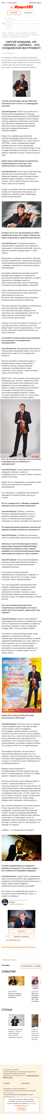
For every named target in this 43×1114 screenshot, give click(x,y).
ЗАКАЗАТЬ (14, 13)
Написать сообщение (16, 904)
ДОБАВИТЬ (29, 13)
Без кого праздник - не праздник (26, 33)
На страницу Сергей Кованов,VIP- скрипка (19, 947)
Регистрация (12, 2)
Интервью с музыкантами (10, 35)
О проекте (6, 1083)
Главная (4, 33)
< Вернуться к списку (9, 959)
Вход (3, 2)
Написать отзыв (31, 966)
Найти (3, 23)
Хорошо (21, 1109)
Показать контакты (21, 936)
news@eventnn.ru (8, 1092)
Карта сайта (25, 1083)
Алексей (12, 902)
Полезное (11, 33)
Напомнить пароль (35, 2)
